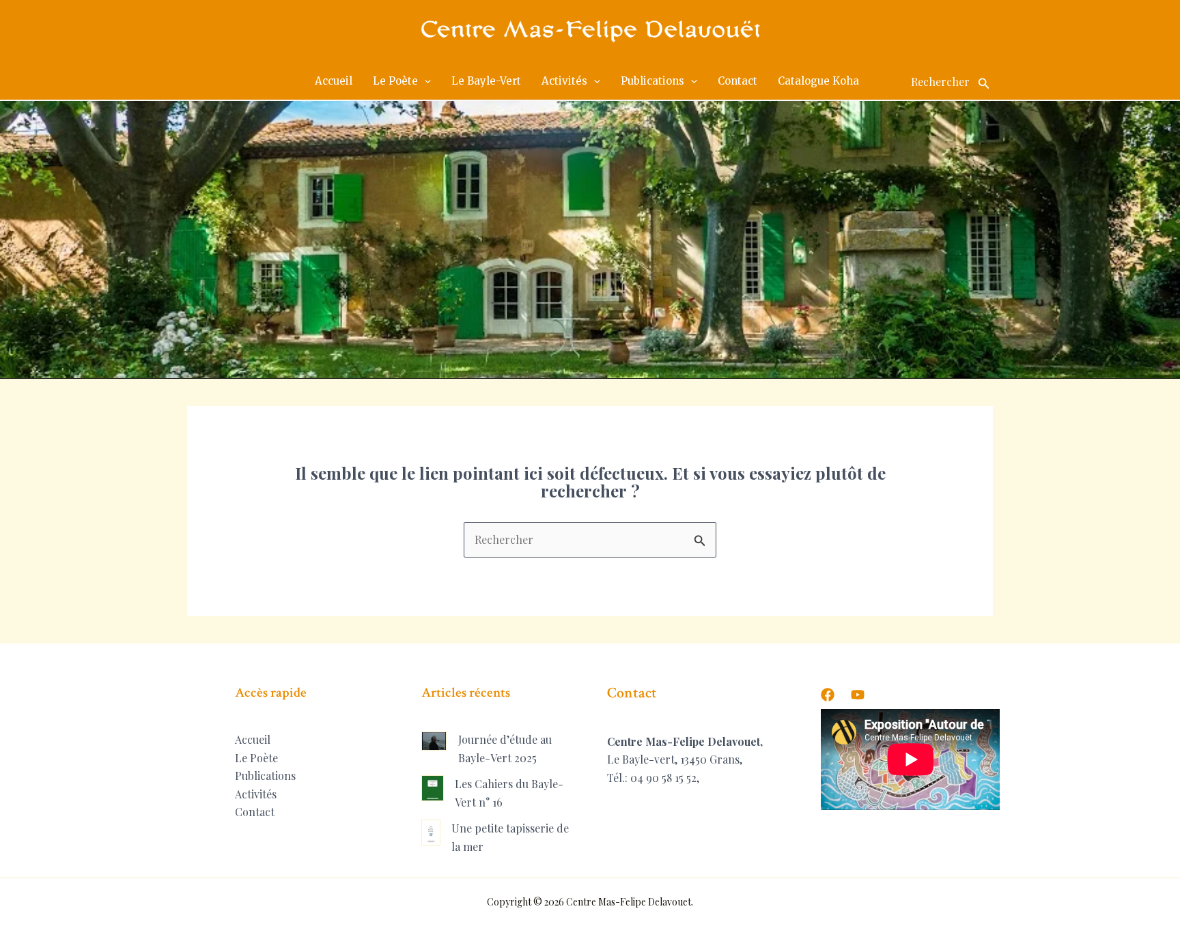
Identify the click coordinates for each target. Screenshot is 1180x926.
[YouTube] (858, 694)
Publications (265, 775)
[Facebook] (827, 694)
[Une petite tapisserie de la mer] (431, 832)
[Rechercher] (984, 81)
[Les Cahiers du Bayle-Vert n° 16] (432, 788)
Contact (255, 812)
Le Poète (256, 758)
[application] (424, 81)
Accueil (252, 739)
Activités (256, 794)
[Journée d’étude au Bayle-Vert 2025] (434, 741)
